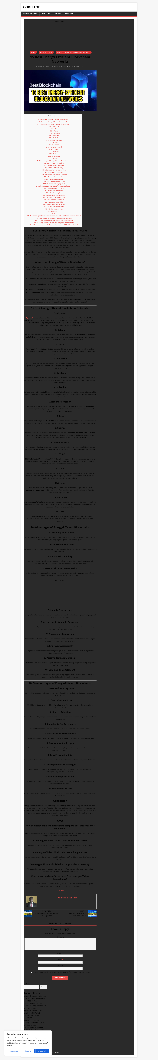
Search (26, 984)
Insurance (46, 14)
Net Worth (69, 14)
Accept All (42, 1051)
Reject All (28, 1051)
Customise (14, 1051)
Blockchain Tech (30, 14)
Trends (58, 14)
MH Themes (55, 1052)
